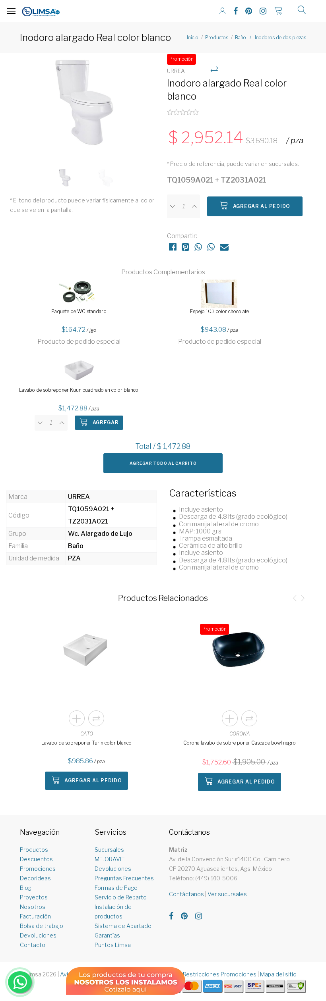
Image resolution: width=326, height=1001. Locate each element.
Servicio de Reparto (121, 897)
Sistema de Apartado (123, 925)
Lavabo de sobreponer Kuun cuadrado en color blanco (78, 390)
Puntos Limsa (113, 944)
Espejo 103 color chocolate (219, 311)
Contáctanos (186, 894)
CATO (86, 734)
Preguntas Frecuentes (124, 878)
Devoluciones (38, 935)
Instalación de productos (113, 911)
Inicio (192, 37)
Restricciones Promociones (219, 974)
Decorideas (35, 878)
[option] (84, 106)
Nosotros (32, 906)
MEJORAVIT (110, 859)
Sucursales (109, 849)
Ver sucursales (227, 894)
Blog (25, 887)
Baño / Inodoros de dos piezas (270, 37)
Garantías (107, 935)
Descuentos (36, 859)
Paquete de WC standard (79, 311)
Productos (216, 37)
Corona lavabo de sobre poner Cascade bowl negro (239, 743)
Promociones (38, 868)
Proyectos (34, 897)
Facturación (35, 916)
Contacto (32, 944)
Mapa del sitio (278, 974)
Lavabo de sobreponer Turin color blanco (86, 743)
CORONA (239, 734)
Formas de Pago (116, 887)
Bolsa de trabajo (41, 925)
